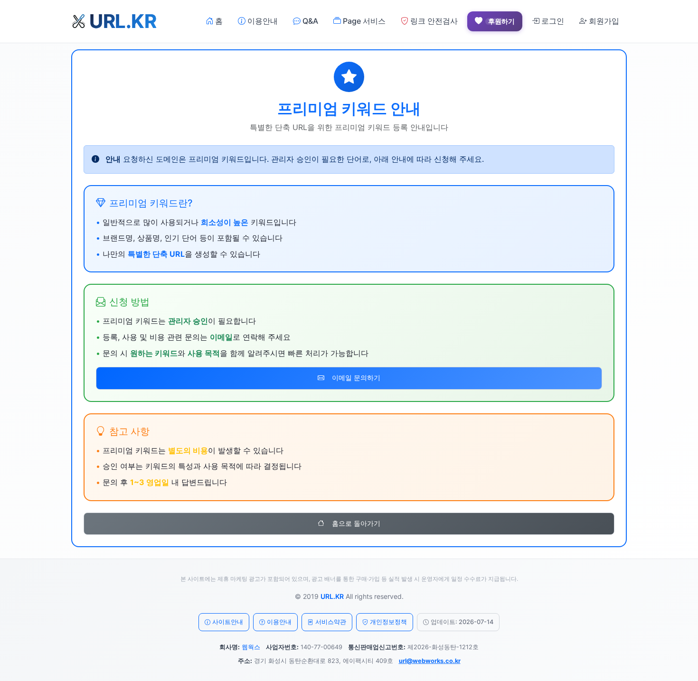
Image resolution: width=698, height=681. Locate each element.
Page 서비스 (363, 21)
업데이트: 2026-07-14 (462, 621)
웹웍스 (251, 647)
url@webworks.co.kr (430, 660)
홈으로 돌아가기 (356, 523)
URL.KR (332, 596)
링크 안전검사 (433, 21)
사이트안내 (227, 621)
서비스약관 (330, 621)
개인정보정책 (388, 621)
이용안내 (261, 21)
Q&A (309, 21)
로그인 (551, 21)
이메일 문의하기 (356, 378)
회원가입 (603, 21)
